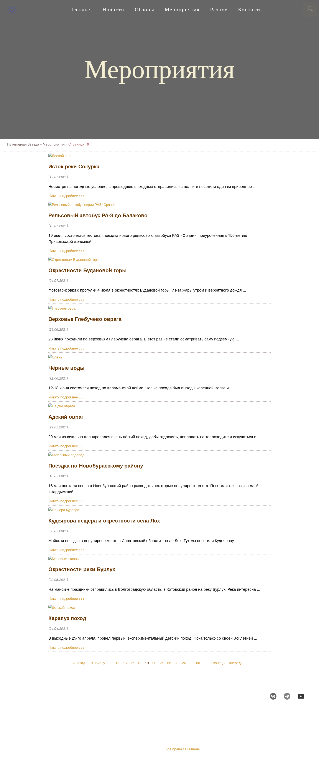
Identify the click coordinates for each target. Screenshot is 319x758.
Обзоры (144, 9)
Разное (219, 9)
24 (184, 662)
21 (162, 662)
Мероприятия (182, 9)
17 (132, 662)
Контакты (250, 9)
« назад (79, 662)
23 (176, 662)
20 (154, 662)
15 (117, 662)
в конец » (217, 662)
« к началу (97, 662)
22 (169, 662)
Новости (113, 9)
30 (198, 662)
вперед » (236, 662)
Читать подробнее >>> (66, 195)
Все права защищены (183, 748)
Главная (81, 9)
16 (125, 662)
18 (139, 662)
